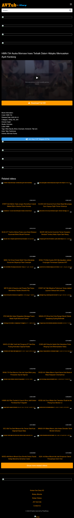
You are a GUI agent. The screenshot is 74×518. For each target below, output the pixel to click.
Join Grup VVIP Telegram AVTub (38, 139)
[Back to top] (70, 513)
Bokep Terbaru (37, 498)
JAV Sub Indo (37, 502)
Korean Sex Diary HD (37, 490)
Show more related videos (37, 465)
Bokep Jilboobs (37, 494)
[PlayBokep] (15, 5)
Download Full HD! (38, 102)
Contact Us (37, 506)
